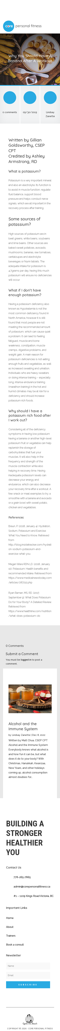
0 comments (10, 112)
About (9, 926)
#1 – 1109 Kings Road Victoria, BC (34, 896)
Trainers (11, 935)
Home (10, 918)
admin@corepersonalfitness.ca (32, 886)
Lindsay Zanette (21, 735)
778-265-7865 (22, 877)
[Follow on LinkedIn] (50, 1003)
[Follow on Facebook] (37, 1003)
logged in (26, 659)
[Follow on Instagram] (43, 1003)
